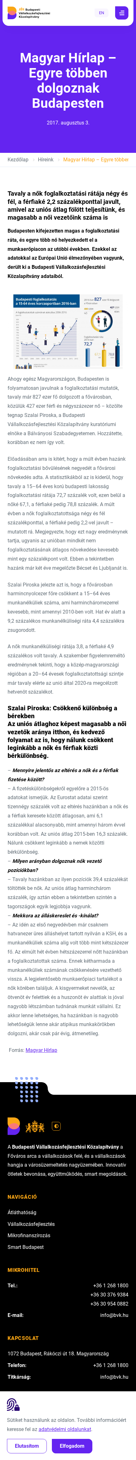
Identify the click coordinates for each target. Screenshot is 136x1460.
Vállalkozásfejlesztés (31, 1224)
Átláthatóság (22, 1212)
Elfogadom (72, 1446)
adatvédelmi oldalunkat (65, 1429)
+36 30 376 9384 (109, 1295)
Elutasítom (27, 1446)
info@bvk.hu (114, 1315)
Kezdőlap (18, 160)
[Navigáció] (121, 13)
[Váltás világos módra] (56, 1126)
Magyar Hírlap (41, 1050)
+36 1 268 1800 (110, 1286)
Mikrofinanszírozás (29, 1235)
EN (101, 12)
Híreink (45, 160)
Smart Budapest (26, 1247)
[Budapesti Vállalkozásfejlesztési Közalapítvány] (29, 13)
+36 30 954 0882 (109, 1304)
